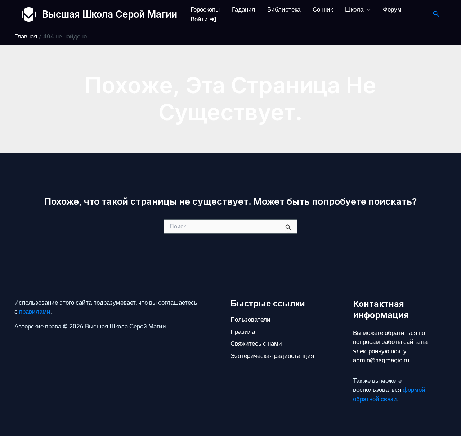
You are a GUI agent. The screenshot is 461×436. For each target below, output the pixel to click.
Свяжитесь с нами (256, 343)
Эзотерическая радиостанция (272, 355)
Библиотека (283, 9)
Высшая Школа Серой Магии (109, 14)
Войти (200, 19)
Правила (242, 331)
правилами (34, 311)
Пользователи (250, 319)
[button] (367, 9)
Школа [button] (354, 9)
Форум (392, 9)
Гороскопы (205, 9)
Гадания (243, 9)
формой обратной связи (389, 394)
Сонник (323, 9)
